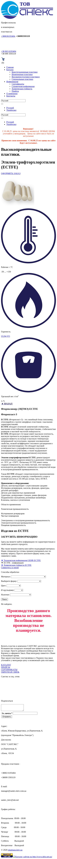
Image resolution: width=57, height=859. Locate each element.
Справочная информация (23, 86)
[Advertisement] (29, 639)
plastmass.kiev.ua (15, 850)
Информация (12, 81)
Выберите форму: (9, 581)
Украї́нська (11, 110)
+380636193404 (8, 36)
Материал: (5, 576)
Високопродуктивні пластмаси (26, 77)
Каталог (10, 69)
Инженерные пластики (22, 74)
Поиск (4, 599)
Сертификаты (18, 84)
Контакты (10, 96)
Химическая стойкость (22, 89)
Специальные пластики (22, 79)
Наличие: (5, 595)
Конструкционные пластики (25, 72)
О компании (11, 93)
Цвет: (3, 585)
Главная (10, 67)
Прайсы (15, 91)
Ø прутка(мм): (7, 590)
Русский (10, 108)
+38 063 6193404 (8, 51)
